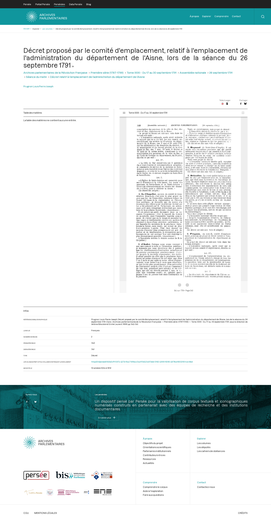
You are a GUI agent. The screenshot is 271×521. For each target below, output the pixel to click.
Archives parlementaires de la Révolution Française (55, 72)
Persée (27, 4)
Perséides (59, 4)
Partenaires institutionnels (157, 451)
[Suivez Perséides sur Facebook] (26, 401)
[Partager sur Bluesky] (245, 104)
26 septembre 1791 (220, 72)
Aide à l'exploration (153, 491)
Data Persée (75, 4)
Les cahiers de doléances (211, 451)
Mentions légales (45, 513)
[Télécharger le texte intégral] (227, 104)
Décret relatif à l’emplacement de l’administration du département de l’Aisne (97, 76)
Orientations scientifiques (157, 447)
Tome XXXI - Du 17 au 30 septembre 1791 (151, 72)
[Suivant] (187, 285)
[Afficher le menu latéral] (124, 113)
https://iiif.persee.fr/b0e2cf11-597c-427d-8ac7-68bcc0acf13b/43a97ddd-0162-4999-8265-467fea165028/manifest (142, 361)
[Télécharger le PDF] (223, 104)
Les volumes (47, 29)
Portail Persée (42, 4)
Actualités (148, 463)
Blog (88, 4)
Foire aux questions (153, 495)
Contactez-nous (206, 487)
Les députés (203, 447)
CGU (26, 513)
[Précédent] (179, 285)
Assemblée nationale (193, 72)
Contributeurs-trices (154, 455)
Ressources (149, 459)
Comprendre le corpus (155, 487)
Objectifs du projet (153, 443)
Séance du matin (36, 76)
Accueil (26, 29)
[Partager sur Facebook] (240, 104)
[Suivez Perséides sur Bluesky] (35, 401)
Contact (236, 16)
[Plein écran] (243, 113)
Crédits (243, 513)
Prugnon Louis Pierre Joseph (38, 86)
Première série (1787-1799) (107, 72)
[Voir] (73, 65)
